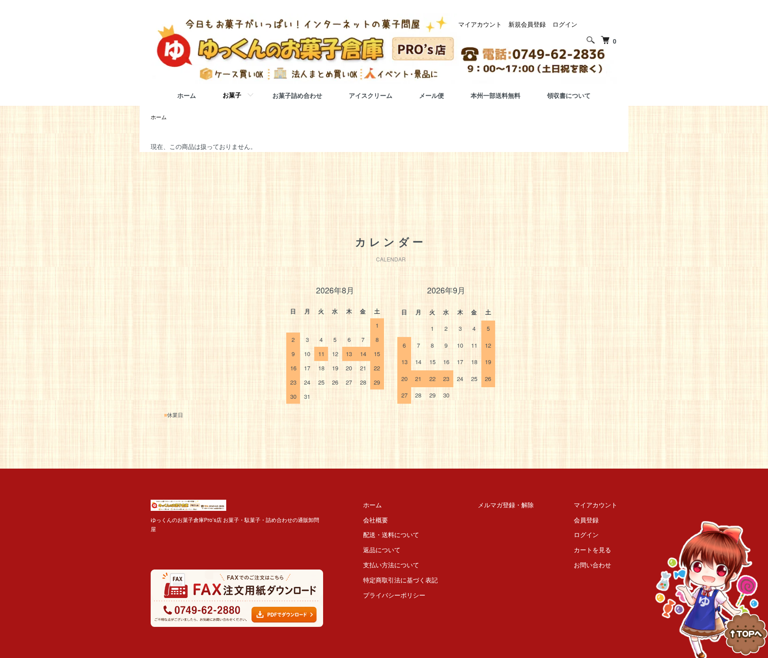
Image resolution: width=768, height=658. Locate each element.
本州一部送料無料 (495, 95)
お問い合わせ (592, 564)
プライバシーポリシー (394, 594)
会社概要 (375, 519)
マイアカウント (480, 24)
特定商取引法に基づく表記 (400, 579)
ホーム (186, 95)
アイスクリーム (370, 95)
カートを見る (592, 549)
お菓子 (232, 94)
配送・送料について (391, 534)
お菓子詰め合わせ (297, 95)
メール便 (431, 95)
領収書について (569, 95)
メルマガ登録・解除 (506, 504)
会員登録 (586, 519)
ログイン (564, 24)
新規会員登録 (527, 24)
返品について (381, 549)
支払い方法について (391, 564)
